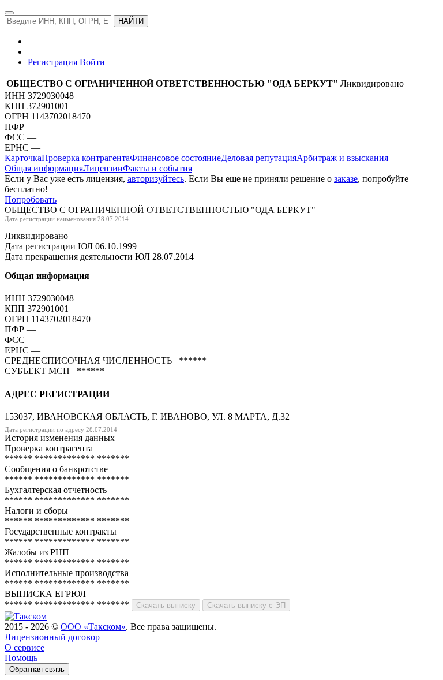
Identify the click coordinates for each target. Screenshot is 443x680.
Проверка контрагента (86, 158)
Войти (92, 62)
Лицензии (103, 168)
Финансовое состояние (175, 158)
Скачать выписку (166, 605)
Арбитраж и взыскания (342, 158)
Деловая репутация (258, 158)
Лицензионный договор (52, 637)
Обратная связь (37, 669)
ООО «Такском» (93, 627)
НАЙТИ (131, 21)
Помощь (21, 658)
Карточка (23, 158)
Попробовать (31, 199)
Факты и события (157, 168)
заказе (346, 179)
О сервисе (24, 647)
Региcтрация (52, 62)
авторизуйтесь (155, 179)
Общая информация (44, 168)
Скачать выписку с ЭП (246, 605)
